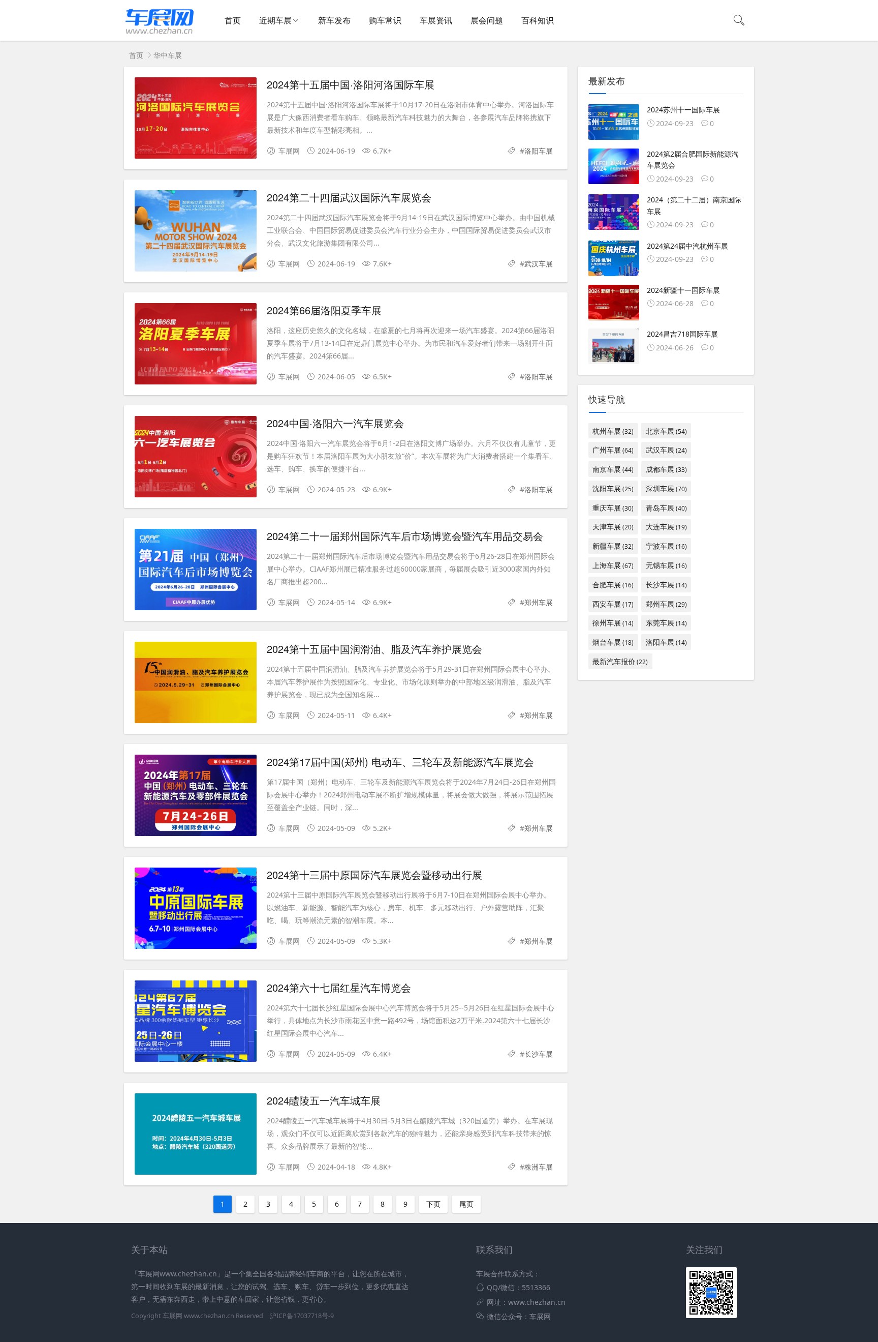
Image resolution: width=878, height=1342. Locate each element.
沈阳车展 (613, 488)
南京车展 (613, 469)
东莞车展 (666, 623)
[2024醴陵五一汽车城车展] (196, 1135)
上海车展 (613, 565)
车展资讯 (436, 20)
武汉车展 (538, 264)
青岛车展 (666, 508)
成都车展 (666, 469)
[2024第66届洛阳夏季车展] (196, 345)
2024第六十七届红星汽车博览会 (339, 987)
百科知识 (537, 20)
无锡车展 (666, 565)
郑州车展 (538, 602)
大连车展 (666, 526)
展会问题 (487, 20)
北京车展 (666, 431)
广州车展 (613, 450)
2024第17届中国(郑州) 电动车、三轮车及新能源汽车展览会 (400, 761)
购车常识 (385, 20)
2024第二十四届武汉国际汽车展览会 (349, 197)
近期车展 (275, 20)
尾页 (466, 1204)
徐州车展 (613, 623)
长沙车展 (538, 1054)
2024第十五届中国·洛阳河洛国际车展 (350, 84)
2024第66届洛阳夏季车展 (324, 310)
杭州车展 (613, 431)
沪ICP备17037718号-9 (302, 1315)
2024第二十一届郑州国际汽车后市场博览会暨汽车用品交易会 (405, 535)
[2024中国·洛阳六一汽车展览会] (196, 458)
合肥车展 (613, 584)
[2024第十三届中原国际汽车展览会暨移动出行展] (196, 910)
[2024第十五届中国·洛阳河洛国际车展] (196, 119)
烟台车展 (613, 642)
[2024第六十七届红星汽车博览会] (196, 1022)
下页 (433, 1204)
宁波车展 (666, 546)
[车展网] (159, 34)
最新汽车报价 (620, 661)
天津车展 (613, 526)
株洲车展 (538, 1167)
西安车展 (613, 604)
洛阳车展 (538, 151)
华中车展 (167, 55)
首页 (233, 20)
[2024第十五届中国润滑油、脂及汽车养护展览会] (196, 684)
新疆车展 (613, 546)
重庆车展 (613, 508)
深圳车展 (666, 488)
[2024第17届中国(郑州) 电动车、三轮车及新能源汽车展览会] (196, 797)
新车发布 (334, 20)
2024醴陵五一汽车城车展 (324, 1100)
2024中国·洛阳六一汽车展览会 (335, 422)
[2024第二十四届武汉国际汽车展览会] (196, 232)
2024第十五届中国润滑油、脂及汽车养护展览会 (374, 648)
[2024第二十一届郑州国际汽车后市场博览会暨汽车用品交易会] (196, 571)
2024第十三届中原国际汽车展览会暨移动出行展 (374, 874)
